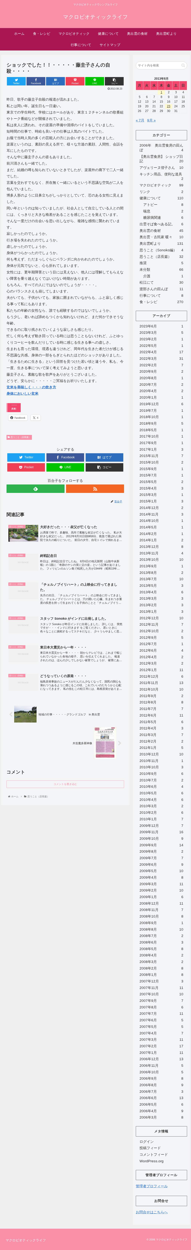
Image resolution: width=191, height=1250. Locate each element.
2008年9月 (161, 923)
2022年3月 (161, 359)
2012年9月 (161, 637)
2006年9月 (161, 1078)
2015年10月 (161, 462)
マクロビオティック (161, 185)
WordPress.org (152, 1161)
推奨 (161, 263)
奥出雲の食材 (161, 231)
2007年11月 (161, 988)
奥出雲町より (161, 244)
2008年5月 (161, 949)
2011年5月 (161, 722)
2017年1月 (161, 449)
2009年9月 (161, 845)
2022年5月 (161, 346)
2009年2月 (161, 890)
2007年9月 (161, 1001)
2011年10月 (161, 689)
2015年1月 (161, 501)
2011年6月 (161, 715)
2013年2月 (161, 605)
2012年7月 (161, 644)
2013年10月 (161, 560)
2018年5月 (161, 430)
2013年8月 (161, 573)
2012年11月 (161, 624)
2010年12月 (161, 754)
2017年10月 (161, 436)
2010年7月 (161, 780)
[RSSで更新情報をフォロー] (95, 488)
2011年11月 (161, 683)
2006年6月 (161, 1098)
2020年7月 (161, 384)
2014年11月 (161, 514)
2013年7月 (161, 579)
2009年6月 (161, 864)
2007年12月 (161, 981)
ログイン (147, 1142)
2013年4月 (161, 592)
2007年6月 (161, 1020)
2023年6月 (161, 326)
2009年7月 (161, 858)
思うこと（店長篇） (21, 437)
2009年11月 (161, 832)
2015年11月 (161, 456)
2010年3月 (161, 806)
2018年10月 (161, 417)
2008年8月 (161, 929)
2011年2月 (161, 741)
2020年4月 (161, 391)
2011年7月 (161, 709)
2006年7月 (161, 1091)
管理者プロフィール (152, 1186)
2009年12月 (161, 826)
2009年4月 (161, 877)
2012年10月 (161, 631)
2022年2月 (161, 365)
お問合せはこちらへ (152, 1212)
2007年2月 (161, 1046)
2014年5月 (161, 527)
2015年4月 (161, 488)
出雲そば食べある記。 (161, 224)
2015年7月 (161, 475)
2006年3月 (161, 1117)
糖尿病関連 (163, 218)
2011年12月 (161, 676)
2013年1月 (161, 612)
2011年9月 (161, 696)
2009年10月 (161, 839)
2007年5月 (161, 1027)
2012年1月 (161, 670)
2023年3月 (161, 333)
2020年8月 (161, 378)
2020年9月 (161, 371)
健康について (161, 198)
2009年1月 (161, 897)
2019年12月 (161, 404)
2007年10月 (161, 994)
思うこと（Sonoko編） (161, 250)
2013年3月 (161, 598)
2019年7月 (161, 410)
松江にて (161, 282)
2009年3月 (161, 884)
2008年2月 (161, 968)
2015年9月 (161, 469)
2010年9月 (161, 774)
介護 (163, 276)
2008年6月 (161, 942)
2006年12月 (161, 1059)
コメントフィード (154, 1155)
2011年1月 (161, 748)
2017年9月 (161, 443)
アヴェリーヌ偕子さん (161, 168)
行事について (161, 295)
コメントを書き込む (65, 784)
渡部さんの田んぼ (161, 289)
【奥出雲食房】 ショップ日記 (161, 159)
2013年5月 (161, 586)
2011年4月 (161, 728)
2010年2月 (161, 813)
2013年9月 (161, 566)
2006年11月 (161, 1066)
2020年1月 (161, 397)
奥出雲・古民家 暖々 (161, 237)
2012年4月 (161, 657)
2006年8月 (161, 1085)
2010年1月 (161, 819)
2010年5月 (161, 793)
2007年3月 (161, 1040)
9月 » (151, 120)
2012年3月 (161, 663)
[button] (183, 65)
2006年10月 (161, 1072)
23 (168, 106)
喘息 (163, 211)
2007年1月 (161, 1053)
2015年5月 (161, 482)
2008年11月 (161, 910)
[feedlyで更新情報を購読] (36, 488)
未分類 (161, 270)
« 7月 (140, 120)
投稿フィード (150, 1148)
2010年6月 (161, 787)
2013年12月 (161, 547)
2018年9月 (161, 423)
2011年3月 (161, 735)
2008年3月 (161, 962)
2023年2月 (161, 339)
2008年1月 (161, 975)
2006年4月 (161, 1111)
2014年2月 (161, 534)
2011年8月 (161, 702)
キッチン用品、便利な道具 (161, 176)
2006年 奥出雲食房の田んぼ (161, 147)
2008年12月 (161, 903)
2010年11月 (161, 761)
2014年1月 (161, 540)
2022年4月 (161, 352)
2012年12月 (161, 618)
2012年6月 (161, 650)
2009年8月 (161, 851)
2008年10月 (161, 916)
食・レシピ (161, 302)
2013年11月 (161, 553)
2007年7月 (161, 1014)
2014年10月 (161, 521)
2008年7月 (161, 936)
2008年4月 (161, 955)
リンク (161, 192)
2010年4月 (161, 800)
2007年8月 (161, 1007)
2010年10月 (161, 767)
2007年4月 (161, 1033)
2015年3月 (161, 495)
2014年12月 (161, 508)
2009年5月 (161, 871)
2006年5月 (161, 1104)
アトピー (163, 205)
